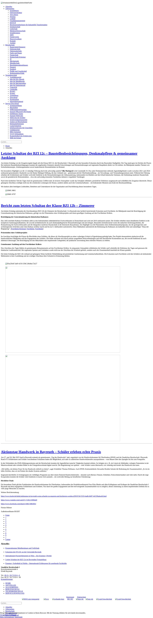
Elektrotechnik (15, 49)
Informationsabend (16, 101)
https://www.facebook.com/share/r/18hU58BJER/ (18, 504)
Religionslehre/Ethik (17, 73)
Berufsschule (10, 45)
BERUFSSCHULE (12, 589)
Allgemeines (9, 9)
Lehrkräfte (13, 89)
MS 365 (70, 599)
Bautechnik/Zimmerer (17, 47)
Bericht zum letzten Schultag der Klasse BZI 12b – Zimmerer (47, 205)
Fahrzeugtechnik (16, 51)
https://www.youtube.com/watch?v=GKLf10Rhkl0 (19, 500)
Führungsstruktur (16, 13)
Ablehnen (12, 615)
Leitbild (12, 19)
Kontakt (13, 41)
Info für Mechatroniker (18, 83)
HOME (8, 583)
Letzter (7, 539)
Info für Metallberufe (17, 81)
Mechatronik (14, 61)
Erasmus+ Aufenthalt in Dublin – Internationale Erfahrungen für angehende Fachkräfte (36, 563)
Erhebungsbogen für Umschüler (21, 128)
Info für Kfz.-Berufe (17, 79)
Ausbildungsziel (15, 77)
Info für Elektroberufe (17, 85)
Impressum (70, 597)
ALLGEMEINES (11, 587)
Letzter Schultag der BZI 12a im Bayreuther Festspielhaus (25, 560)
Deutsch (13, 67)
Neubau (12, 17)
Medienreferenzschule (17, 31)
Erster (7, 515)
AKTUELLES (10, 585)
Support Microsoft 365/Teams (20, 112)
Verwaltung (14, 15)
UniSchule (13, 29)
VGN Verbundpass (16, 134)
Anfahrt (12, 43)
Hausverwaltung (16, 39)
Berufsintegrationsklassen (19, 65)
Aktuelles (8, 7)
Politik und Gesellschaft (18, 71)
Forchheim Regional (18, 229)
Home (7, 146)
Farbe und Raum (16, 53)
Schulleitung (14, 11)
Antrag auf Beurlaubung (18, 122)
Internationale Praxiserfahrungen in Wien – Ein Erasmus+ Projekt (28, 556)
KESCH (13, 23)
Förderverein (14, 37)
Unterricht (13, 87)
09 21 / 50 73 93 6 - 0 (12, 575)
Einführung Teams (16, 114)
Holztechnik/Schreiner (18, 57)
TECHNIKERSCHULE (14, 591)
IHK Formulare (15, 132)
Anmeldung (14, 95)
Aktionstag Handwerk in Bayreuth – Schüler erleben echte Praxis (51, 452)
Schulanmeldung (16, 106)
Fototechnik (14, 55)
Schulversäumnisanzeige (18, 120)
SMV (12, 35)
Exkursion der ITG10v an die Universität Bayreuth (23, 552)
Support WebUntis (16, 116)
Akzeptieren (4, 615)
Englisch (13, 69)
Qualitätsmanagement (17, 21)
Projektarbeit (14, 99)
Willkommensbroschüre (18, 110)
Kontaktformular (7, 579)
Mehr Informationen (7, 617)
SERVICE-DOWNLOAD (14, 593)
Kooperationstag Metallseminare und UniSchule (22, 548)
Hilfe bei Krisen (15, 138)
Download (13, 97)
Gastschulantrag (15, 126)
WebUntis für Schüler (17, 118)
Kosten (12, 93)
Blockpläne (14, 108)
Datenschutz (81, 597)
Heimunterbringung (17, 124)
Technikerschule (11, 75)
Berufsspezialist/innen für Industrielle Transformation (28, 25)
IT (11, 59)
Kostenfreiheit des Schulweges (21, 136)
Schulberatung (15, 33)
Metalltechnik (14, 63)
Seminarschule (15, 27)
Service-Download (12, 103)
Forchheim (30, 229)
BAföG (12, 91)
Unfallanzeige (15, 130)
